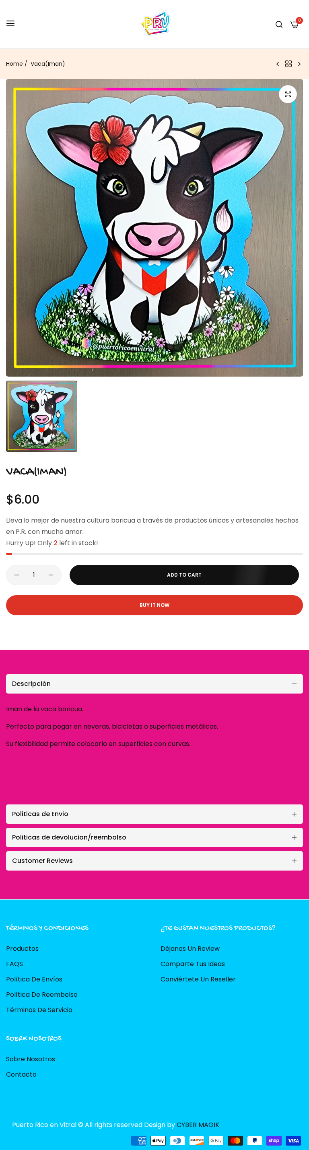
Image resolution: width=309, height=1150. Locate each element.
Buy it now (154, 605)
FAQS (14, 964)
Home (14, 64)
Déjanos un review (190, 948)
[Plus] (51, 575)
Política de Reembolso (42, 994)
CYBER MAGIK (198, 1124)
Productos (22, 948)
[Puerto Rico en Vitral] (154, 24)
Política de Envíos (34, 979)
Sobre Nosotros (30, 1059)
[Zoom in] (288, 94)
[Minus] (17, 575)
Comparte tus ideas (193, 964)
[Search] (279, 24)
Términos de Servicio (39, 1010)
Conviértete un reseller (198, 979)
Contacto (21, 1074)
